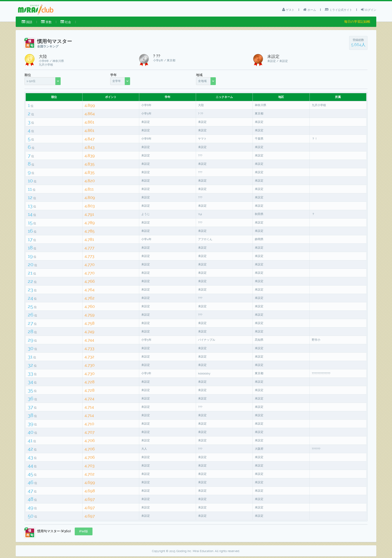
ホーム (311, 9)
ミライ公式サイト (340, 9)
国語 (28, 22)
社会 (67, 22)
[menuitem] (27, 22)
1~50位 (31, 81)
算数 (48, 22)
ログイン (370, 9)
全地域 (202, 81)
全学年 (116, 81)
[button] (83, 531)
